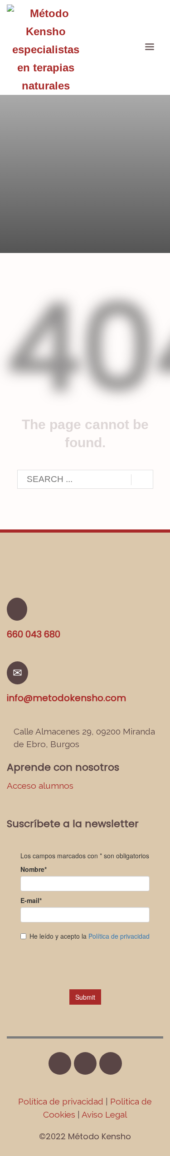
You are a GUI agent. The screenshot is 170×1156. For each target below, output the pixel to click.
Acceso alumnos (40, 786)
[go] (142, 479)
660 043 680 (33, 634)
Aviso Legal (104, 1114)
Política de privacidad (62, 1101)
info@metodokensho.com (66, 698)
